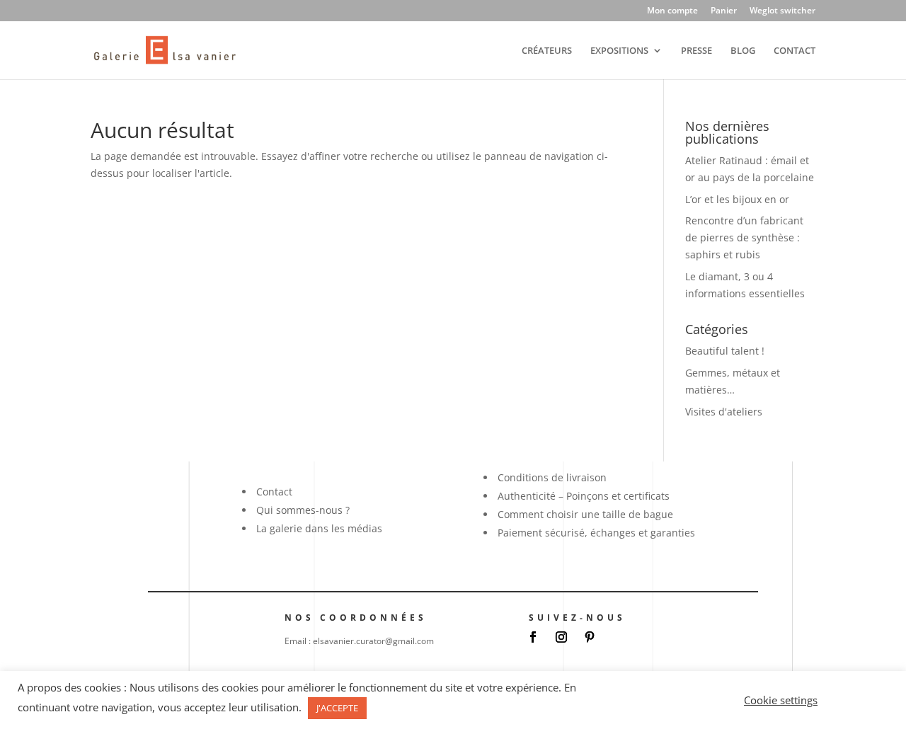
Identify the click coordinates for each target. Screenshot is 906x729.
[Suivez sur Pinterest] (589, 637)
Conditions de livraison (552, 477)
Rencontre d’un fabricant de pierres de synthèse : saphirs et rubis (744, 237)
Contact (274, 491)
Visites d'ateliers (723, 411)
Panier (724, 11)
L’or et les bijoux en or (737, 199)
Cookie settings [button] (781, 700)
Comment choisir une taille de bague (585, 514)
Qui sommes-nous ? (303, 510)
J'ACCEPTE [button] (337, 707)
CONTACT (794, 51)
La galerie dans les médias (319, 528)
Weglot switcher (782, 11)
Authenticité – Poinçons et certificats (584, 496)
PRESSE (696, 51)
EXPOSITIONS (619, 51)
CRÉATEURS (547, 51)
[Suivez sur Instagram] (561, 637)
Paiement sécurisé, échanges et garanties (596, 532)
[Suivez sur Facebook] (533, 637)
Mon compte (672, 11)
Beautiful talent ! (724, 350)
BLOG (742, 51)
